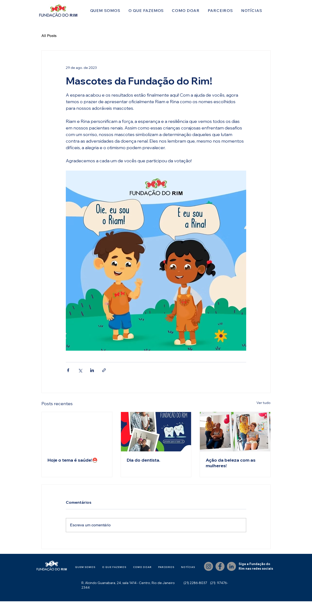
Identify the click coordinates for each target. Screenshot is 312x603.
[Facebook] (219, 566)
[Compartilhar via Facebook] (68, 370)
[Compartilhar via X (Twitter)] (80, 370)
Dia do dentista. (143, 460)
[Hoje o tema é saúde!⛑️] (77, 431)
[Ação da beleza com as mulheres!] (235, 431)
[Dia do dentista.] (156, 431)
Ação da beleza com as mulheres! (230, 462)
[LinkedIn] (231, 566)
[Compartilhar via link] (104, 370)
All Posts (49, 35)
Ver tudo (263, 403)
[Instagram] (208, 566)
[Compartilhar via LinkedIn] (92, 370)
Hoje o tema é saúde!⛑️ (73, 460)
